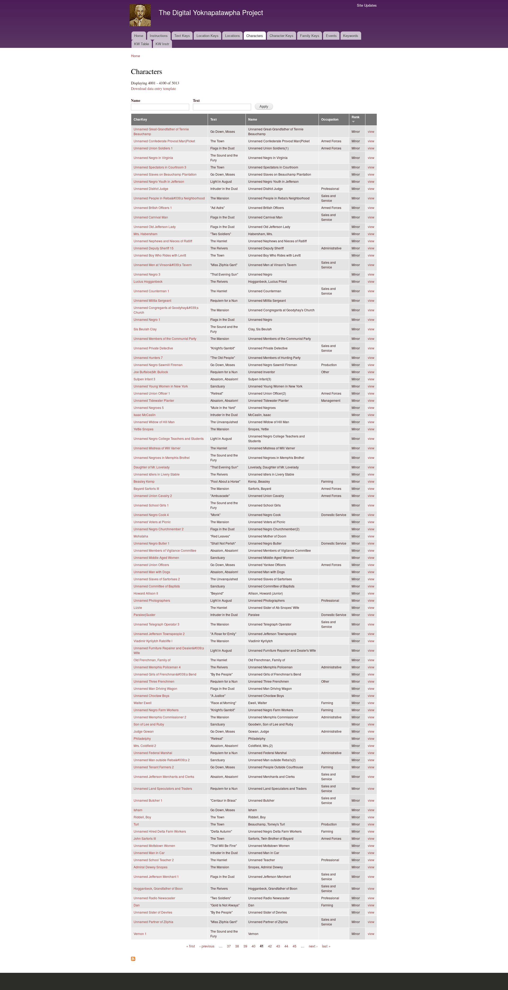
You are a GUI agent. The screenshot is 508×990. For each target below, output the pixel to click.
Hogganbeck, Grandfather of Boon (158, 888)
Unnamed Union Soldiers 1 (153, 148)
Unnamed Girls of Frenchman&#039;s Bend (165, 674)
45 (294, 945)
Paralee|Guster (144, 614)
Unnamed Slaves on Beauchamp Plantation (165, 174)
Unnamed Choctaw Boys (151, 695)
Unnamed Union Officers (151, 564)
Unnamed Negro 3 (147, 274)
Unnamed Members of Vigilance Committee (165, 550)
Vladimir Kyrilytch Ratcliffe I (153, 640)
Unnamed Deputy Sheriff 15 (154, 248)
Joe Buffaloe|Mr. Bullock (151, 371)
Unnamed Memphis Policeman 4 (157, 667)
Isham (138, 809)
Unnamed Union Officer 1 (152, 393)
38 (237, 945)
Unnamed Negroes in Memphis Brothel (162, 457)
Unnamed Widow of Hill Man (154, 421)
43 (278, 945)
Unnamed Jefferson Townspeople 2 (159, 633)
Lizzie (138, 607)
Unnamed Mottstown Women (154, 845)
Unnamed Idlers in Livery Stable (157, 474)
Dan (137, 905)
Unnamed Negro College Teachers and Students (169, 438)
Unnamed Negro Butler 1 (152, 543)
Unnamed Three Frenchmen (154, 681)
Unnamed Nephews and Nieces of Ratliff (163, 241)
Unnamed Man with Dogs (152, 571)
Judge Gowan (144, 731)
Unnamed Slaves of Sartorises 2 (157, 579)
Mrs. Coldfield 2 (145, 745)
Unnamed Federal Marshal (153, 752)
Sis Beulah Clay (145, 329)
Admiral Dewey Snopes (150, 867)
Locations (232, 35)
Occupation (329, 119)
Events (331, 35)
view (371, 131)
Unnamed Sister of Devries (153, 912)
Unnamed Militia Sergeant (152, 300)
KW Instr (162, 43)
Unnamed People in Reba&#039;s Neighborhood (169, 198)
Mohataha (141, 536)
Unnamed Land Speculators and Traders (163, 788)
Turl (136, 824)
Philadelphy (142, 738)
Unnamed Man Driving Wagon (155, 688)
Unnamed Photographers (152, 600)
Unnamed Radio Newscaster (154, 898)
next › (313, 945)
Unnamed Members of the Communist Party (165, 338)
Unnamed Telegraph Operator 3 (156, 624)
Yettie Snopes (143, 429)
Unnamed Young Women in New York (161, 386)
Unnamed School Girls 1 (151, 505)
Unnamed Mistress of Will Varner (157, 448)
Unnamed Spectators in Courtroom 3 (160, 167)
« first (190, 945)
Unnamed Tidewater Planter (154, 400)
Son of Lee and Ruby (149, 724)
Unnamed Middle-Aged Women (156, 557)
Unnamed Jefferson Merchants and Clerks (164, 776)
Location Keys (208, 35)
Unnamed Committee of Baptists (157, 586)
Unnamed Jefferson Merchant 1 (156, 876)
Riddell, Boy (142, 817)
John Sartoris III (145, 838)
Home (138, 35)
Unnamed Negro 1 (147, 319)
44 (286, 945)
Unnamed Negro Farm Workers (156, 710)
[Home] (141, 15)
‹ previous (207, 945)
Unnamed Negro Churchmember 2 (159, 529)
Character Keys (281, 35)
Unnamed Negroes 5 (149, 407)
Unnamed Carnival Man (151, 217)
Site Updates (367, 5)
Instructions (159, 35)
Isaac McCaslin (145, 414)
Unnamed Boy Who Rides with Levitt (160, 255)
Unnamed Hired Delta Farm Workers (160, 831)
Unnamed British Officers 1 (153, 207)
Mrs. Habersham (145, 233)
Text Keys (182, 35)
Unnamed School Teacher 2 (154, 859)
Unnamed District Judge (151, 188)
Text (196, 100)
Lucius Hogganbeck (148, 281)
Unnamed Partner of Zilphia (153, 921)
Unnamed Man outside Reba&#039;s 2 (162, 760)
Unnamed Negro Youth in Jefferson (159, 181)
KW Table (141, 43)
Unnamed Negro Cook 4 (151, 514)
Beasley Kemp (144, 481)
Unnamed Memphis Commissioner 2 (160, 717)
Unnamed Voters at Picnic (152, 521)
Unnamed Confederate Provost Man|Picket (164, 141)
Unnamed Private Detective (153, 348)
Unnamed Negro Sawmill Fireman (158, 364)
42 (270, 945)
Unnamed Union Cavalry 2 (153, 495)
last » (326, 945)
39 (245, 945)
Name (135, 100)
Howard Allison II (146, 593)
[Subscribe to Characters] (133, 957)
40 (253, 945)
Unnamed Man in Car (149, 852)
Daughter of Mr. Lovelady (152, 467)
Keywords (350, 35)
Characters (254, 35)
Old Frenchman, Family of (152, 660)
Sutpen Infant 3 (144, 379)
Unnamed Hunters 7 (148, 357)
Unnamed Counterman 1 (151, 291)
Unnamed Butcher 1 (148, 800)
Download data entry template (153, 88)
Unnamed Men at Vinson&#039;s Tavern (163, 264)
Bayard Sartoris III (146, 488)
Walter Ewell (143, 702)
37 (229, 945)
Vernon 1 (140, 933)
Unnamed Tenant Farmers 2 (154, 767)
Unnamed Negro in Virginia (153, 157)
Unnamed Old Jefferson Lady (155, 226)
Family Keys (309, 35)
